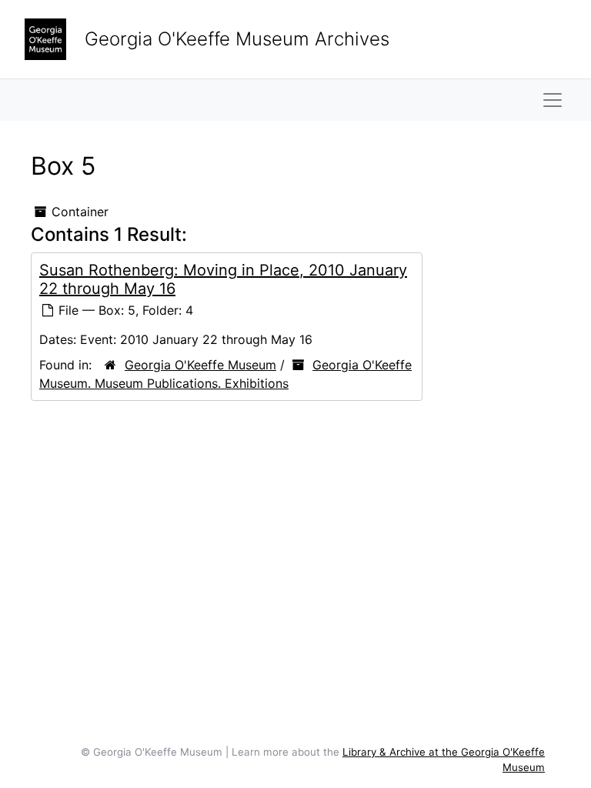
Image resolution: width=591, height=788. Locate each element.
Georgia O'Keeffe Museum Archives (237, 39)
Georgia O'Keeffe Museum (200, 364)
